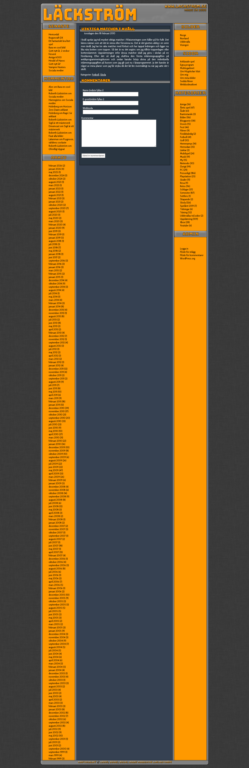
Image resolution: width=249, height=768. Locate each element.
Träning (183, 212)
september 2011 (56, 378)
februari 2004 (56, 666)
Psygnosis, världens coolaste (61, 141)
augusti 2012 (55, 345)
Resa (182, 183)
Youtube (184, 225)
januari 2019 (55, 237)
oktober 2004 (56, 640)
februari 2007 (55, 555)
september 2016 (57, 260)
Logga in (184, 248)
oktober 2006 (56, 562)
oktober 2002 (56, 719)
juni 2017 (53, 257)
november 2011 (56, 372)
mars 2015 (54, 270)
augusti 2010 (55, 421)
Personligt (185, 173)
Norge (183, 35)
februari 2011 (55, 401)
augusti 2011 (55, 381)
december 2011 (56, 368)
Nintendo (184, 163)
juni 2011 (53, 388)
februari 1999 (55, 758)
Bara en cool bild (57, 47)
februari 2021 (55, 198)
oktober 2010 (55, 414)
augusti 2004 (55, 647)
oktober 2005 (56, 601)
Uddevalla (185, 41)
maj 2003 (53, 696)
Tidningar (184, 209)
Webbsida (88, 108)
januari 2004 (55, 670)
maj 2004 (54, 657)
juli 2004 (53, 650)
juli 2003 (53, 689)
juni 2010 (53, 427)
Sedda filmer (186, 81)
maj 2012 (53, 352)
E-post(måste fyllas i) (93, 99)
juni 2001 (53, 745)
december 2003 (57, 673)
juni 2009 (54, 467)
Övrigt (183, 166)
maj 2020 (53, 218)
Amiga (183, 104)
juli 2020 (53, 214)
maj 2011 (53, 391)
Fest (182, 127)
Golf (182, 140)
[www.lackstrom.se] (125, 13)
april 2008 (54, 512)
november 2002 (57, 716)
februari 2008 (56, 519)
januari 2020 (55, 227)
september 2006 (57, 565)
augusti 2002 (55, 725)
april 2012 (53, 355)
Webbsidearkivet (188, 84)
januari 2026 (55, 169)
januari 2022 (55, 191)
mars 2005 (54, 624)
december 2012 (56, 336)
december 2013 (56, 309)
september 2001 (57, 739)
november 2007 (57, 529)
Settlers (184, 196)
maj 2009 (54, 470)
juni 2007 (53, 545)
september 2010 (57, 417)
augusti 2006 (55, 568)
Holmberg (54, 113)
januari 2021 (54, 201)
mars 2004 (54, 663)
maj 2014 (53, 296)
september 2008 (57, 496)
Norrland (184, 38)
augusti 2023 (55, 182)
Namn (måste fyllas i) (93, 90)
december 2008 (57, 486)
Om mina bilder (188, 78)
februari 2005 (56, 627)
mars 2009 (54, 476)
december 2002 (57, 712)
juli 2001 (53, 742)
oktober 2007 (56, 532)
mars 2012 (54, 359)
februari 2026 (55, 165)
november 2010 (57, 411)
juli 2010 (53, 424)
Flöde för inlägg (187, 252)
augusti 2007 (55, 539)
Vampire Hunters (57, 67)
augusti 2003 (55, 686)
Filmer (183, 130)
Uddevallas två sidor (190, 215)
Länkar (183, 150)
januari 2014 (55, 306)
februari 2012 (55, 362)
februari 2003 (55, 706)
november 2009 (57, 450)
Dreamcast (54, 126)
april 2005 (54, 621)
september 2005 (57, 604)
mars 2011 (53, 398)
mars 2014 (54, 300)
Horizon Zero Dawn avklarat (60, 108)
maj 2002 (53, 735)
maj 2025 (53, 172)
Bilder (183, 117)
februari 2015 (55, 273)
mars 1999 (54, 755)
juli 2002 (53, 729)
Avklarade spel (187, 61)
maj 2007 (53, 549)
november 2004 (57, 637)
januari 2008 (55, 522)
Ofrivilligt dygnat (57, 149)
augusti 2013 (55, 316)
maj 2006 (54, 578)
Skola (103, 74)
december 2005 (57, 594)
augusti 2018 (55, 241)
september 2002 (57, 722)
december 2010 (57, 408)
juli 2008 (53, 503)
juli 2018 (53, 244)
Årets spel (185, 107)
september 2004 (57, 644)
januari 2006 (55, 591)
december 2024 (57, 175)
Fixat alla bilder (56, 136)
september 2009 (57, 457)
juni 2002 (53, 732)
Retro (183, 186)
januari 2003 (55, 709)
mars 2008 (54, 516)
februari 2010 (55, 440)
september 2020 (57, 208)
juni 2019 (53, 231)
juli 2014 (53, 293)
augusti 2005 (55, 607)
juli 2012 (53, 349)
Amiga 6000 (55, 57)
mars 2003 (54, 702)
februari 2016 (55, 264)
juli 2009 (53, 463)
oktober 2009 (56, 454)
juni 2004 (54, 653)
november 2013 (56, 313)
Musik (183, 156)
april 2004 (54, 660)
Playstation (185, 176)
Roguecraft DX (56, 37)
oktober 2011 (55, 375)
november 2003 (57, 676)
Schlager (184, 189)
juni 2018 (53, 247)
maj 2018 (53, 250)
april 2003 (54, 699)
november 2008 (57, 490)
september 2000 (57, 748)
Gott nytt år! (55, 64)
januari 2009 (55, 483)
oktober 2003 (56, 680)
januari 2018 (55, 254)
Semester (185, 192)
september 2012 (57, 342)
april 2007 (54, 552)
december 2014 (56, 280)
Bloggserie (185, 120)
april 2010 (54, 434)
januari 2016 (55, 267)
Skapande (185, 199)
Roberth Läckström (58, 93)
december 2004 (57, 634)
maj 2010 (53, 431)
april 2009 (54, 473)
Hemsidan (185, 147)
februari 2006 (56, 588)
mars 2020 (54, 221)
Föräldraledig (186, 133)
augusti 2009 (55, 460)
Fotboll (95, 74)
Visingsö (184, 45)
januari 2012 (54, 365)
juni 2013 (53, 322)
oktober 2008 (56, 493)
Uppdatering (186, 219)
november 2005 (57, 598)
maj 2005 (54, 617)
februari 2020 (55, 224)
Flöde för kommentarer (191, 255)
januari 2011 (54, 404)
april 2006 (54, 581)
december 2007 (57, 526)
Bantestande (186, 114)
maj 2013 (53, 326)
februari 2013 (55, 332)
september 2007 (57, 535)
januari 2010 (55, 444)
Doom (183, 124)
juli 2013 (53, 319)
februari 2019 (55, 234)
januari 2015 (55, 277)
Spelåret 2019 (187, 205)
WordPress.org (187, 258)
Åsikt (182, 110)
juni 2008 (54, 506)
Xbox (182, 222)
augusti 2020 (55, 211)
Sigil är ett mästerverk (59, 122)
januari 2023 (55, 188)
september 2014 (57, 286)
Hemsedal (54, 34)
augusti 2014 (55, 290)
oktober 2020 (56, 205)
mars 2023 (54, 185)
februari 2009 (56, 480)
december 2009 (57, 447)
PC (181, 169)
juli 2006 (53, 571)
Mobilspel (185, 153)
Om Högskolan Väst (190, 71)
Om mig (184, 74)
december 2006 (57, 558)
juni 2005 (54, 614)
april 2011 (53, 395)
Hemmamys (186, 143)
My (181, 160)
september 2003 (57, 683)
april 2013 (53, 329)
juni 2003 (53, 693)
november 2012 (56, 339)
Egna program (187, 64)
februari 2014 (55, 303)
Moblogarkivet (187, 68)
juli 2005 (53, 611)
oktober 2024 (55, 178)
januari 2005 (55, 630)
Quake (183, 179)
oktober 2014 (55, 283)
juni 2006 (54, 575)
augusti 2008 (55, 499)
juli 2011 (52, 385)
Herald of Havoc (57, 60)
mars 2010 (54, 437)
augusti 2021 (55, 195)
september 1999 (57, 752)
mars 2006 (54, 585)
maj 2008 (54, 509)
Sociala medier (56, 70)
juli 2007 (53, 542)
